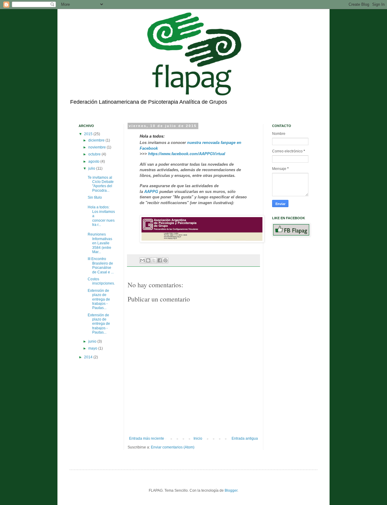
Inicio (198, 438)
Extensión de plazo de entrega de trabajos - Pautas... (99, 299)
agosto (94, 161)
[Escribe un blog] (148, 260)
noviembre (97, 147)
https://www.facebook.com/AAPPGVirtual (186, 154)
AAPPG (151, 191)
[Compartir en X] (154, 260)
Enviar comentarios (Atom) (172, 447)
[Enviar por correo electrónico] (142, 260)
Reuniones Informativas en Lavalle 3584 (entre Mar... (100, 243)
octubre (95, 154)
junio (92, 341)
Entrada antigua (245, 438)
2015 (88, 134)
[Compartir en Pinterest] (165, 260)
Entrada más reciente (146, 438)
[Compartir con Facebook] (160, 260)
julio (92, 168)
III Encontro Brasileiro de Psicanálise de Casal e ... (101, 265)
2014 (88, 357)
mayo (93, 348)
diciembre (97, 140)
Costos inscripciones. (101, 281)
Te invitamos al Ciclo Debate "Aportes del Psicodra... (101, 184)
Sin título (95, 197)
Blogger (231, 490)
